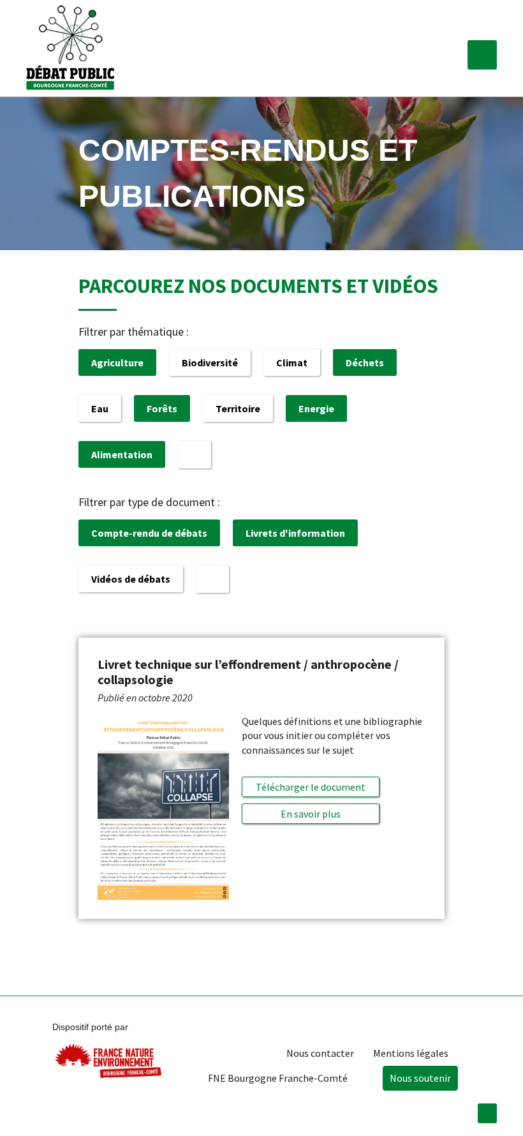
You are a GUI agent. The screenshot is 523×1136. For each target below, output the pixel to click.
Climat (291, 362)
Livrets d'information (295, 533)
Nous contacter (320, 1053)
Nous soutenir (420, 1078)
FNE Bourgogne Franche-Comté (278, 1078)
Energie (316, 408)
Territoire (238, 408)
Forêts (162, 408)
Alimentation (121, 454)
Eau (99, 408)
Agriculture (117, 362)
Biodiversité (210, 362)
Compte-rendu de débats (149, 533)
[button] (482, 55)
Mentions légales (410, 1053)
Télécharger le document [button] (310, 787)
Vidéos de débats (130, 578)
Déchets (365, 362)
